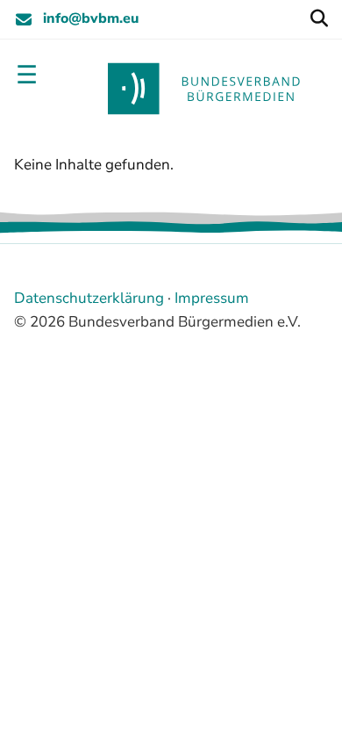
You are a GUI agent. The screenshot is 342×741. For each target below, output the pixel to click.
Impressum (212, 298)
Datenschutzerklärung (89, 298)
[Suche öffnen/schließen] (319, 19)
